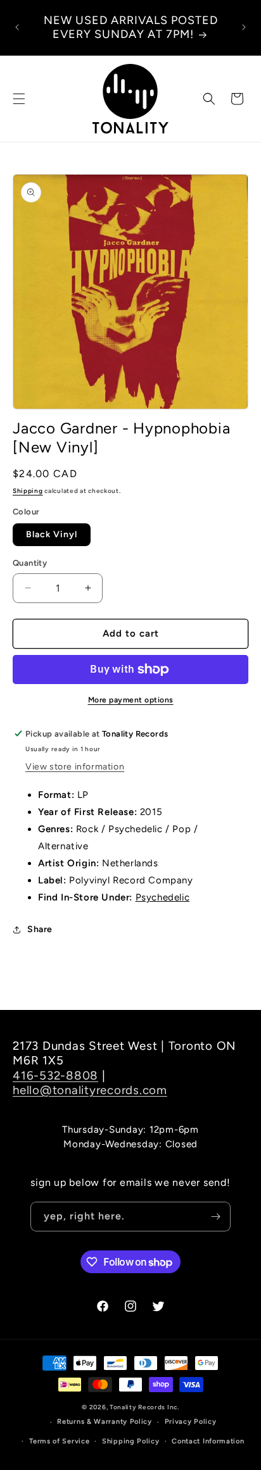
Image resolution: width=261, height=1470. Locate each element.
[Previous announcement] (17, 27)
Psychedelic (163, 897)
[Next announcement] (244, 27)
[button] (19, 99)
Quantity (30, 563)
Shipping (28, 491)
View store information (74, 766)
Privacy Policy (191, 1421)
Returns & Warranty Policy (104, 1421)
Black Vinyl (51, 534)
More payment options (131, 699)
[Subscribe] (216, 1216)
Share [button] (40, 929)
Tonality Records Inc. (144, 1407)
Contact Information (208, 1441)
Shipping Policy (131, 1441)
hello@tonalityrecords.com (90, 1090)
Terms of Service (59, 1441)
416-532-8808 (55, 1075)
